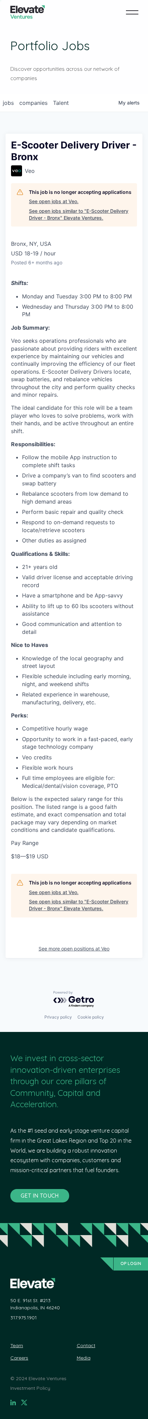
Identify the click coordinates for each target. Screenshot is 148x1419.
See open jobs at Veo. (53, 201)
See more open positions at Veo (74, 949)
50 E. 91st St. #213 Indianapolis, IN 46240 (35, 1304)
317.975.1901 (23, 1317)
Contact (86, 1345)
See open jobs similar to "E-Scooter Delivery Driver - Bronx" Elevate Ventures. (78, 214)
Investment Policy (30, 1388)
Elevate (27, 12)
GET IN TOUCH (40, 1195)
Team (16, 1345)
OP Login (130, 1263)
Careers (19, 1358)
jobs (8, 102)
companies (33, 102)
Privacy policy (58, 1017)
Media (84, 1358)
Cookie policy (90, 1017)
